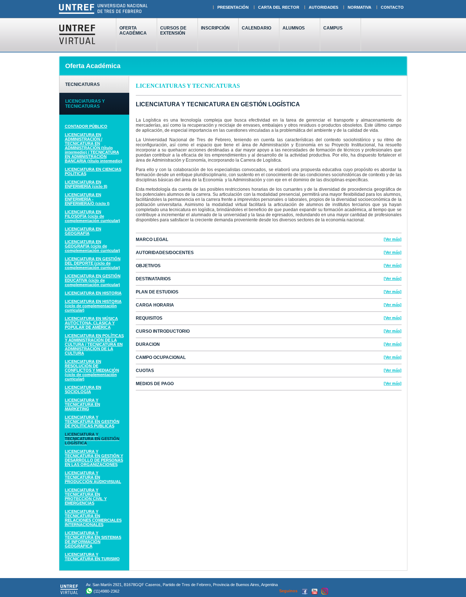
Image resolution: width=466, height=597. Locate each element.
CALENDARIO (256, 28)
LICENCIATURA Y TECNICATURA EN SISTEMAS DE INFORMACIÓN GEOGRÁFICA (93, 539)
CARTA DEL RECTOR (278, 7)
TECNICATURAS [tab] (82, 84)
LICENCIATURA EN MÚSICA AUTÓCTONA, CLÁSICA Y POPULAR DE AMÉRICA (91, 322)
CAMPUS (333, 28)
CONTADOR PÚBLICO (86, 126)
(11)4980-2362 (106, 591)
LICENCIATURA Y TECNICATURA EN (82, 404)
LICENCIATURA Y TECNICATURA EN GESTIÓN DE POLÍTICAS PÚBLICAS (92, 421)
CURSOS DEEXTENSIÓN (173, 30)
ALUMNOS (294, 28)
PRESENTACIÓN (233, 7)
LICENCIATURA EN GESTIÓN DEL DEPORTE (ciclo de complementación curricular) (93, 263)
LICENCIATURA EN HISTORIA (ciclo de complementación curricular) (93, 305)
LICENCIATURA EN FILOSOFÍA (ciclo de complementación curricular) (92, 216)
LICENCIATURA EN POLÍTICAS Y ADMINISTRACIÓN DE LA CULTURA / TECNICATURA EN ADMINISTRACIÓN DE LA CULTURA (94, 344)
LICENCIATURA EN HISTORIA (93, 293)
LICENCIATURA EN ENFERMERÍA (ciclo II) (86, 184)
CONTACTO (392, 7)
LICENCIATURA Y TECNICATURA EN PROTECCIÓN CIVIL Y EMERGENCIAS (86, 496)
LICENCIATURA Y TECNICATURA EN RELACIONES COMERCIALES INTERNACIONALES (93, 518)
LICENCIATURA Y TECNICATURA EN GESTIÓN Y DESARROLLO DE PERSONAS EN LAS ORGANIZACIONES (94, 458)
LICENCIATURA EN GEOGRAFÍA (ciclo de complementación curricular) (92, 246)
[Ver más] (393, 239)
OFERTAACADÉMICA (133, 30)
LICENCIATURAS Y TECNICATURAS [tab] (85, 104)
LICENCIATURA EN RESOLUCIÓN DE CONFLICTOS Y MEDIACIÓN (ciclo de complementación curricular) (92, 370)
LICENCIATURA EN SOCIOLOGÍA (83, 389)
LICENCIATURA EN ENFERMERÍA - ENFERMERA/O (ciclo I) (87, 199)
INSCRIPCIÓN (215, 28)
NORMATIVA (359, 7)
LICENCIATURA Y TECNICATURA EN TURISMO (92, 556)
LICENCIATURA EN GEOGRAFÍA (83, 231)
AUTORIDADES (323, 7)
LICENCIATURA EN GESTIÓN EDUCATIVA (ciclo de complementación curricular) (93, 280)
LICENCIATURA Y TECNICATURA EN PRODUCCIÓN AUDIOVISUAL (93, 477)
